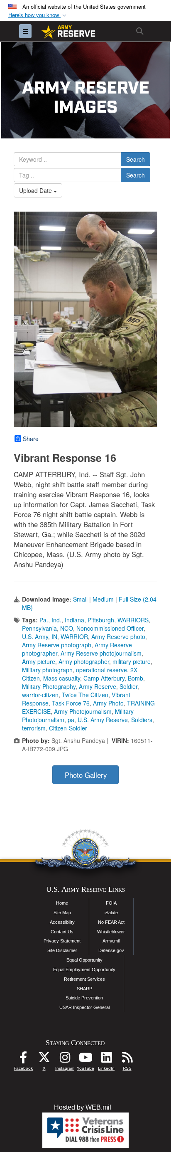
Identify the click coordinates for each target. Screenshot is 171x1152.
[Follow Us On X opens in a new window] (44, 1059)
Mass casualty (61, 678)
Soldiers (141, 719)
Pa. (43, 620)
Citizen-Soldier (68, 728)
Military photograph (47, 670)
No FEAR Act (111, 922)
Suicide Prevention (84, 997)
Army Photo (108, 703)
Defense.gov (111, 950)
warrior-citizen (40, 695)
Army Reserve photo (118, 636)
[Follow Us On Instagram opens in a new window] (64, 1059)
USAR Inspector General (84, 1007)
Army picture (38, 661)
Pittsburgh (101, 620)
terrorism (34, 728)
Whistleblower (111, 931)
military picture (131, 661)
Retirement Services (84, 979)
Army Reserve (97, 686)
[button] (38, 15)
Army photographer (84, 661)
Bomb (135, 678)
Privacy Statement (62, 940)
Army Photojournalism (83, 711)
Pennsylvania (39, 628)
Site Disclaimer (62, 950)
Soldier (128, 686)
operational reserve (101, 670)
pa (71, 719)
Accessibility (62, 922)
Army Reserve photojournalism (101, 653)
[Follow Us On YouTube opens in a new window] (85, 1059)
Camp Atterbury (104, 678)
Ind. (56, 620)
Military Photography (49, 686)
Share (31, 438)
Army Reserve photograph (56, 645)
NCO (66, 628)
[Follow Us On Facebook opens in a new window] (23, 1059)
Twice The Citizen (85, 695)
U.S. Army (35, 636)
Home (62, 902)
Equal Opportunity (84, 959)
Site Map (62, 912)
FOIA (111, 902)
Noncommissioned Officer (110, 628)
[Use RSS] (127, 1059)
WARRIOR (74, 636)
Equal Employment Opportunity (84, 969)
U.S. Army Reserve (103, 719)
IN (54, 636)
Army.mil (111, 940)
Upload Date (36, 190)
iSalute (111, 912)
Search (135, 159)
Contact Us (62, 931)
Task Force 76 (71, 703)
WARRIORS (133, 620)
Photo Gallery (86, 775)
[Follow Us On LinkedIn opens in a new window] (106, 1059)
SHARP (84, 988)
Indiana (74, 620)
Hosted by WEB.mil (82, 1107)
